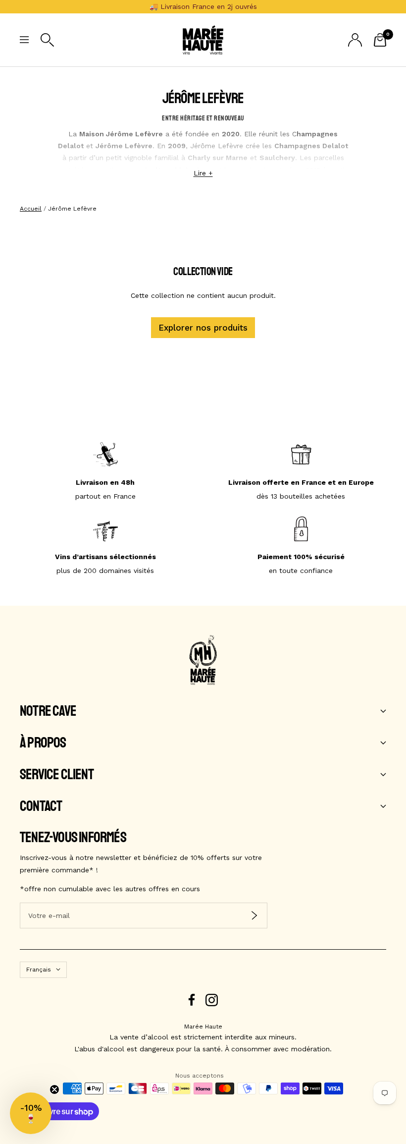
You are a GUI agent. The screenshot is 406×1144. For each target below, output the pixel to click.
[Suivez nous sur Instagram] (211, 1000)
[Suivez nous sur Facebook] (192, 1000)
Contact (41, 806)
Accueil (31, 208)
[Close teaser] (54, 1089)
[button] (30, 1113)
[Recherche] (47, 40)
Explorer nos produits (203, 328)
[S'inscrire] (254, 915)
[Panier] (380, 40)
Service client (57, 775)
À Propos (43, 743)
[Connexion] (355, 40)
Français (38, 969)
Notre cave (48, 711)
